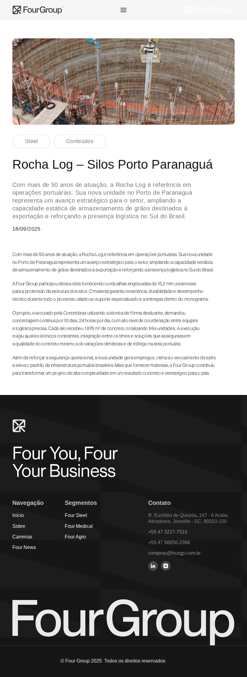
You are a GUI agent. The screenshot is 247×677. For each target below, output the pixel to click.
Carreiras (22, 536)
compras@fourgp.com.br (174, 553)
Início (18, 515)
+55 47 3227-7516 (167, 531)
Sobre (18, 526)
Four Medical (79, 526)
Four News (24, 547)
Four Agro (75, 536)
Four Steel (76, 515)
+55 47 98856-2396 (169, 542)
